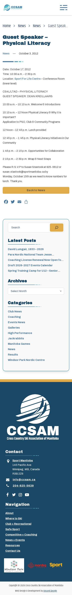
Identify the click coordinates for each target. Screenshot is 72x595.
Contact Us (12, 550)
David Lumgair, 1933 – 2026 (26, 249)
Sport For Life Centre (27, 78)
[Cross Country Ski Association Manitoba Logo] (36, 417)
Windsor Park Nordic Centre (26, 360)
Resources (12, 545)
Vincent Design (50, 591)
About (9, 513)
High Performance (20, 333)
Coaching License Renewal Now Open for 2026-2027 (35, 260)
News (22, 26)
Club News (15, 311)
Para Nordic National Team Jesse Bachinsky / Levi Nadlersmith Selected (33, 255)
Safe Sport (12, 529)
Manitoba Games (19, 343)
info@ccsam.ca (24, 479)
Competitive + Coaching (21, 534)
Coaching (14, 316)
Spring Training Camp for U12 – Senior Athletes (33, 271)
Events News (16, 322)
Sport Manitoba (22, 460)
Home (7, 26)
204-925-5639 (23, 485)
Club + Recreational (18, 523)
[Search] (56, 227)
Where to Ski (13, 518)
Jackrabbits (16, 338)
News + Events (15, 540)
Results (13, 354)
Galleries (14, 327)
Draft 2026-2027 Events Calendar (30, 265)
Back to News (36, 190)
